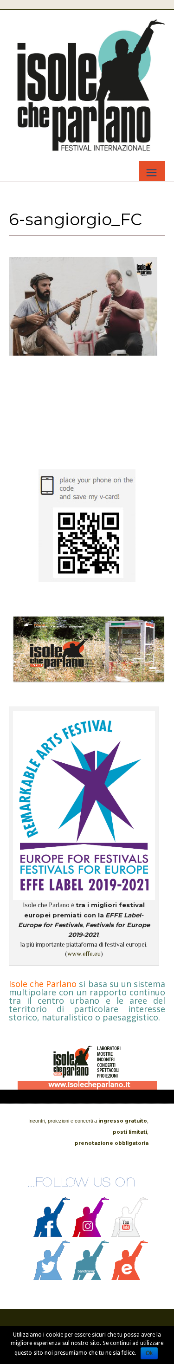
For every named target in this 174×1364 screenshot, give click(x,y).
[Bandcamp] (91, 1277)
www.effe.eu (84, 953)
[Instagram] (91, 1234)
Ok (149, 1353)
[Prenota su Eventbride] (129, 1277)
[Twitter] (52, 1277)
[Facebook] (52, 1234)
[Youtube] (129, 1234)
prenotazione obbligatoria (111, 1143)
